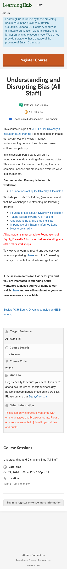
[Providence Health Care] (12, 535)
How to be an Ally (21, 228)
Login (40, 4)
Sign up (6, 13)
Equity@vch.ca (38, 396)
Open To (15, 375)
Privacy (32, 560)
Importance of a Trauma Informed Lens (33, 224)
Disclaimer (21, 560)
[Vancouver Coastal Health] (54, 535)
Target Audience (21, 331)
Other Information (22, 405)
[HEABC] (33, 546)
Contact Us (38, 555)
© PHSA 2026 (33, 565)
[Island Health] (35, 524)
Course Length (19, 347)
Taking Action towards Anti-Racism (31, 217)
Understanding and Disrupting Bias (31, 221)
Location (13, 478)
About (26, 555)
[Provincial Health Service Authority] (32, 535)
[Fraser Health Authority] (16, 524)
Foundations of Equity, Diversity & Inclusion (36, 191)
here (31, 255)
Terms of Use (44, 560)
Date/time (14, 467)
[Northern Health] (52, 524)
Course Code (18, 361)
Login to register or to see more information (34, 502)
